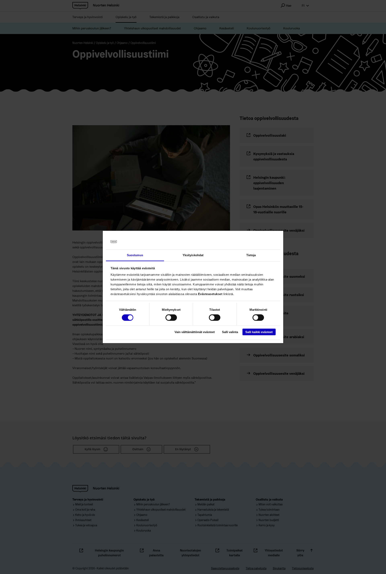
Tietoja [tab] (251, 255)
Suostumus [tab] (135, 255)
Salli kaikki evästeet (259, 331)
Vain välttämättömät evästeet (195, 331)
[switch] (171, 317)
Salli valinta (230, 331)
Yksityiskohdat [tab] (193, 255)
